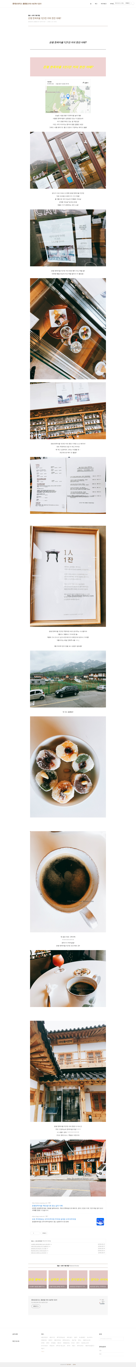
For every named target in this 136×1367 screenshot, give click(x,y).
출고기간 (52, 1337)
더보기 (42, 1351)
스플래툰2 (82, 1337)
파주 (48, 1343)
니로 (73, 1343)
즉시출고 (70, 1337)
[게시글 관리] (38, 1233)
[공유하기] (35, 1233)
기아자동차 (45, 1345)
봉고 (74, 1345)
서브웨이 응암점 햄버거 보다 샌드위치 (40, 1244)
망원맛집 (44, 1340)
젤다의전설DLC (90, 1345)
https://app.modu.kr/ (38, 1216)
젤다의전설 (58, 1340)
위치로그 (112, 3)
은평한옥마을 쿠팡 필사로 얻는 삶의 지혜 (47, 1206)
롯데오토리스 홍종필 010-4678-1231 (26, 4)
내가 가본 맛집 (38, 1241)
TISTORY (68, 1364)
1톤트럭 (52, 1345)
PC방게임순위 (61, 1337)
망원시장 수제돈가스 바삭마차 (38, 1252)
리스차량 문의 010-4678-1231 (39, 1302)
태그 (96, 3)
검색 (121, 1339)
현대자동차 (45, 1337)
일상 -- (32, 1241)
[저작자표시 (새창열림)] (49, 1233)
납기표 (74, 1340)
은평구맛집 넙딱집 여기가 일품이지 (40, 1246)
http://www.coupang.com (39, 1203)
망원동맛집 (66, 1343)
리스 (80, 1340)
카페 (43, 1343)
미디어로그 (103, 3)
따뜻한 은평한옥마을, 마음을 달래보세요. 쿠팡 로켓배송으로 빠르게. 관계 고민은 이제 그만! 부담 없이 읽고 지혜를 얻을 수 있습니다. (67, 1209)
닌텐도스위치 (85, 1343)
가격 (69, 1345)
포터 (76, 1337)
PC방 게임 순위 (61, 1345)
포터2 (50, 1340)
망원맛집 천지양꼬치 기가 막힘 (38, 1248)
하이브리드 (80, 1345)
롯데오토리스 (66, 1340)
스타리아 (90, 1337)
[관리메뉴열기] (132, 3)
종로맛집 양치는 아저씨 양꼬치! (39, 1250)
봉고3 (59, 1343)
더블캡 (53, 1343)
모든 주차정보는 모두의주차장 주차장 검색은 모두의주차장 (54, 1219)
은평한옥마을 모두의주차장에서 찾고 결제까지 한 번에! (50, 1222)
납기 (43, 1348)
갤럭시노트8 (87, 1340)
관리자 (74, 1364)
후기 (78, 1343)
